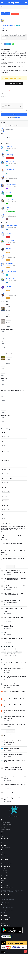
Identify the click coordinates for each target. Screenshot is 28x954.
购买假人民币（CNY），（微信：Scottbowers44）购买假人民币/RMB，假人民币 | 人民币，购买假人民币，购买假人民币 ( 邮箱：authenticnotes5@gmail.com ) (14, 53)
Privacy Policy (4, 870)
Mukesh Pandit (9, 161)
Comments (9, 731)
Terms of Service (4, 873)
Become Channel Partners (6, 861)
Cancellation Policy (5, 875)
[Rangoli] (3, 309)
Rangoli (8, 304)
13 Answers (8, 621)
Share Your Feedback (5, 917)
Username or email (5, 91)
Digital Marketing (8, 478)
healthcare (8, 233)
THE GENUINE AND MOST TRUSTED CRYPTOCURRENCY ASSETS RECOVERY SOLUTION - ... (13, 769)
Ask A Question (23, 7)
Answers (8, 566)
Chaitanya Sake (9, 154)
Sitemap (3, 857)
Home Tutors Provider (5, 822)
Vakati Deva (8, 177)
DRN (2, 341)
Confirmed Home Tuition (7, 329)
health (4, 653)
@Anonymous (9, 215)
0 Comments (8, 664)
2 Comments (8, 756)
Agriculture (7, 515)
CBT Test (3, 403)
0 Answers (5, 532)
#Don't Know (7, 469)
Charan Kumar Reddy (11, 225)
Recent (11, 125)
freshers (21, 651)
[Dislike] (5, 22)
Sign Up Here (18, 117)
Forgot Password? (23, 110)
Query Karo (13, 2)
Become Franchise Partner (6, 863)
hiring (9, 653)
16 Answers (8, 589)
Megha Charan (9, 278)
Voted (3, 125)
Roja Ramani (9, 199)
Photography (9, 353)
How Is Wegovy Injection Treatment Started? (14, 724)
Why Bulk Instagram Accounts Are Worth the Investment (13, 62)
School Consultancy (5, 827)
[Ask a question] (25, 951)
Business (6, 496)
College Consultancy (5, 829)
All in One (6, 432)
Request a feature (4, 885)
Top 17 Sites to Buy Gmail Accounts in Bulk (14, 792)
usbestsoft (13, 655)
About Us (3, 841)
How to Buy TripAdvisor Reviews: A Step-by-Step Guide (14, 58)
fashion (15, 651)
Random (16, 125)
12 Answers (8, 642)
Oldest (7, 125)
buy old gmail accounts (7, 651)
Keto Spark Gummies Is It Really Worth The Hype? (12, 390)
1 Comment (8, 764)
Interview (3, 366)
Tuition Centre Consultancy (6, 826)
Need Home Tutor (5, 378)
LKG (5, 487)
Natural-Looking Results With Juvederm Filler (14, 698)
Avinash (8, 192)
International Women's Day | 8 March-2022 (14, 754)
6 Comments (8, 737)
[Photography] (3, 358)
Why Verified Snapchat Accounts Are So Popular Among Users (14, 71)
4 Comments (8, 750)
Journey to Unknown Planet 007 (11, 748)
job (14, 653)
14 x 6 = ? (6, 632)
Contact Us (3, 842)
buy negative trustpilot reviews (8, 649)
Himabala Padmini (10, 271)
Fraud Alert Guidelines (5, 847)
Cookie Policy (4, 868)
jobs (19, 653)
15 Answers (8, 597)
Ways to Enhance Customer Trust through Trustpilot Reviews (12, 67)
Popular (3, 566)
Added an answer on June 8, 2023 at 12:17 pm (13, 131)
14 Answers (8, 613)
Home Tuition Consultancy (6, 824)
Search (3, 7)
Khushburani (9, 286)
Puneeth (8, 207)
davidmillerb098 (10, 240)
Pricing (2, 880)
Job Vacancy (3, 836)
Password (3, 96)
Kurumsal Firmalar (5, 415)
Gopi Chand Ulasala (10, 184)
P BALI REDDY (9, 169)
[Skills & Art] (3, 321)
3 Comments (8, 744)
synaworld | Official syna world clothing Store (14, 735)
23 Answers (8, 574)
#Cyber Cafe (7, 460)
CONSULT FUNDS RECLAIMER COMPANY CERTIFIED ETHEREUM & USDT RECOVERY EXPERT (14, 610)
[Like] (5, 18)
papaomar (8, 248)
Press (2, 852)
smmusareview (5, 655)
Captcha (3, 102)
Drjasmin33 (8, 294)
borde (7, 256)
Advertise (3, 831)
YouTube (3, 923)
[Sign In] (26, 2)
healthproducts (9, 263)
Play (5, 442)
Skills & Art (8, 316)
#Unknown (6, 451)
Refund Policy (4, 872)
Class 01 (3, 28)
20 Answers (8, 582)
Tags (13, 566)
